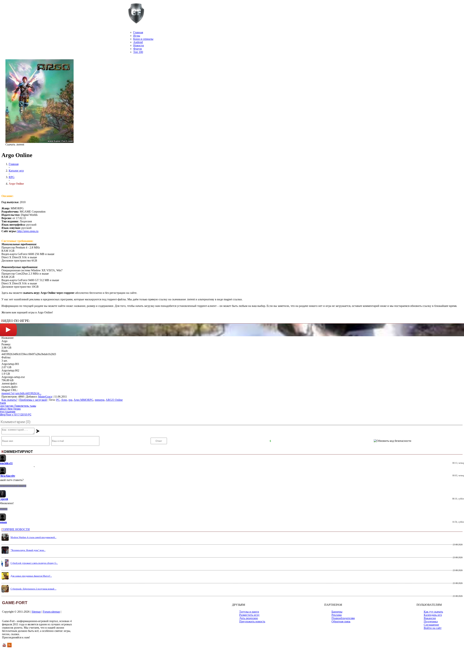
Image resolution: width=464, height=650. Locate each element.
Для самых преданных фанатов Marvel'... (31, 573)
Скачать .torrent (14, 144)
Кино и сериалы (143, 38)
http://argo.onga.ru (27, 231)
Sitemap (36, 608)
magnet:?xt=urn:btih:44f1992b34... (21, 393)
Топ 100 (138, 52)
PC (58, 399)
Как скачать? (9, 399)
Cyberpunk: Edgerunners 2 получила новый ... (33, 586)
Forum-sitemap (51, 608)
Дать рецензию (248, 615)
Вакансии (430, 615)
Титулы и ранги (249, 608)
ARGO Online (114, 399)
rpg (70, 399)
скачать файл (9, 386)
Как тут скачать (433, 608)
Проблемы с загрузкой (33, 399)
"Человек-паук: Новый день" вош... (28, 547)
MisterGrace (45, 396)
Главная (138, 32)
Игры (136, 35)
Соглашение (431, 622)
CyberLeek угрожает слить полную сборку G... (34, 560)
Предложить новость (252, 618)
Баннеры (337, 608)
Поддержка (431, 618)
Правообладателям (343, 615)
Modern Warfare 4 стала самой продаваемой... (33, 534)
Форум (137, 48)
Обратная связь (341, 618)
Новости (138, 45)
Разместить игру (249, 612)
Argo (64, 399)
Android (138, 42)
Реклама (337, 612)
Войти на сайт (433, 625)
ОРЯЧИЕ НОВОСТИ (15, 526)
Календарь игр (433, 612)
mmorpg (99, 399)
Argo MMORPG (83, 399)
